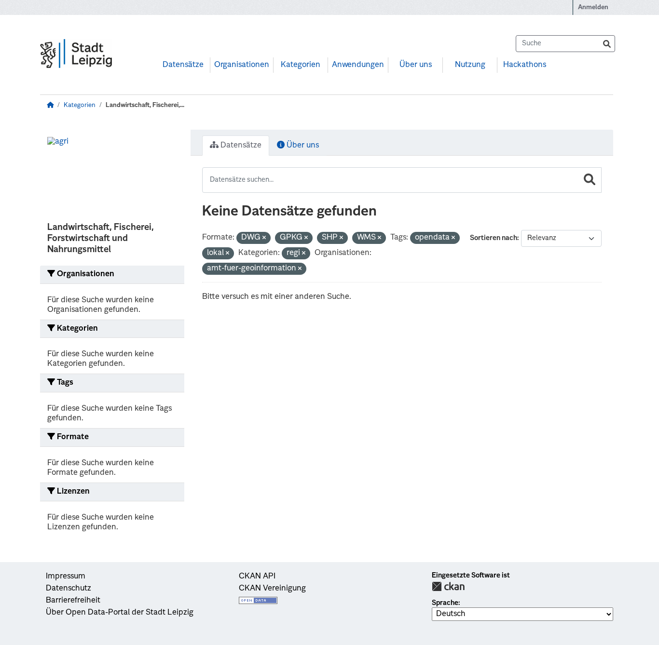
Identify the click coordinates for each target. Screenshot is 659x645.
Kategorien (300, 65)
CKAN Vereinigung (272, 588)
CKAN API (257, 576)
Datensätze (183, 65)
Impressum (65, 576)
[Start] (50, 105)
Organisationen (241, 65)
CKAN (448, 586)
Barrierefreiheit (73, 601)
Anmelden (593, 7)
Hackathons (524, 65)
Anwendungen (358, 65)
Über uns (415, 65)
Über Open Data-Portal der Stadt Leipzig (119, 613)
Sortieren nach (493, 238)
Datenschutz (68, 588)
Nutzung (470, 65)
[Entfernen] (264, 238)
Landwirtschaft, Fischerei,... (145, 105)
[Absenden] (607, 43)
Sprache (445, 603)
